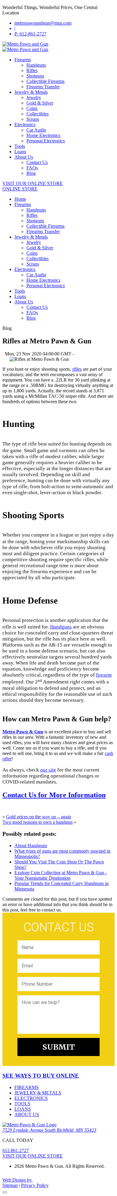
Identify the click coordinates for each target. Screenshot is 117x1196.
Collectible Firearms (45, 81)
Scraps (32, 119)
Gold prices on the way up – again (38, 816)
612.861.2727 (15, 1150)
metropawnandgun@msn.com (42, 23)
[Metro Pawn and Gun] (25, 44)
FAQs (32, 167)
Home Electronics (43, 135)
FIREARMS (26, 1087)
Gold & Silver (39, 102)
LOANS (22, 1109)
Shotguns (35, 75)
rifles (77, 369)
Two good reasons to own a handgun (37, 822)
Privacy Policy (35, 1185)
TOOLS (22, 1103)
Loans (20, 151)
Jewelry (33, 97)
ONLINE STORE (20, 188)
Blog (31, 173)
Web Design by (17, 1179)
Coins (32, 108)
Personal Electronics (45, 140)
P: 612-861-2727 (30, 33)
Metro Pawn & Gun (22, 731)
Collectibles (37, 113)
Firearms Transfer (43, 86)
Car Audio (36, 129)
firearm (104, 675)
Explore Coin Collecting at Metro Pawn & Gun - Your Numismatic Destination (60, 875)
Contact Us (37, 162)
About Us (23, 157)
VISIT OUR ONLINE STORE (32, 183)
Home (20, 199)
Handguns (36, 65)
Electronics (24, 124)
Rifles (32, 70)
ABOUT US (26, 1114)
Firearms (22, 59)
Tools (19, 146)
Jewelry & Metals (31, 92)
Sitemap (10, 1185)
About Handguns (30, 845)
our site (48, 770)
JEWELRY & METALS (37, 1092)
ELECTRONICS (31, 1098)
